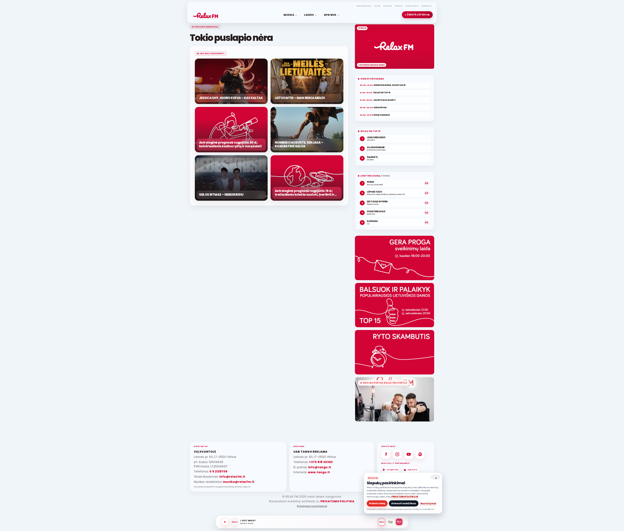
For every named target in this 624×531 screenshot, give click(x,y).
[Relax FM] (381, 521)
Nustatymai (428, 503)
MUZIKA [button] (289, 14)
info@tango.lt (319, 467)
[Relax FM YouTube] (408, 454)
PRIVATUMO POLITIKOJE (404, 496)
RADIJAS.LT (427, 6)
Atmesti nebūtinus (403, 503)
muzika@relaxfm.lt (238, 482)
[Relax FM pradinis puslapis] (205, 15)
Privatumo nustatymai (312, 506)
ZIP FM (377, 6)
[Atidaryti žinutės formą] (394, 258)
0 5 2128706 (218, 471)
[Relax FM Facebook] (386, 454)
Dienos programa (372, 78)
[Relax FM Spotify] (420, 454)
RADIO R (399, 6)
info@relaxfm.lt (232, 477)
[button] (417, 14)
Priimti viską (377, 503)
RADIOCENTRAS (364, 6)
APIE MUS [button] (330, 14)
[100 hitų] (390, 521)
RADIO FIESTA (412, 6)
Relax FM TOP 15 (371, 131)
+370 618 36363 (321, 462)
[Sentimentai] (399, 521)
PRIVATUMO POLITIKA (337, 501)
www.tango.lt (319, 472)
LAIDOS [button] (309, 14)
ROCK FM (387, 6)
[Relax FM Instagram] (397, 454)
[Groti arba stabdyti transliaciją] (225, 522)
